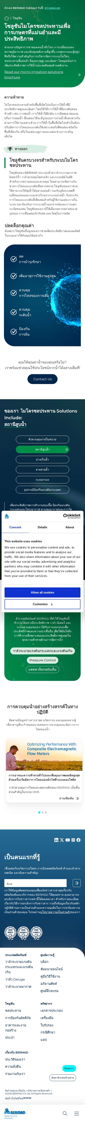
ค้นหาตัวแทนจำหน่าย (62, 1077)
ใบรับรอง (47, 1025)
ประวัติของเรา (15, 1059)
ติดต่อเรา (69, 1068)
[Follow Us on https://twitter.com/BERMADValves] (62, 841)
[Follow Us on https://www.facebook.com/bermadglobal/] (78, 841)
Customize (40, 604)
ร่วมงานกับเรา (15, 1074)
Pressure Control (42, 660)
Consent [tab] (15, 527)
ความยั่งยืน (13, 1066)
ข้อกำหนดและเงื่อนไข (15, 1090)
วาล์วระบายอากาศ (18, 987)
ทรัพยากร (46, 1003)
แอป (44, 1040)
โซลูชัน (17, 18)
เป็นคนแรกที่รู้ (22, 857)
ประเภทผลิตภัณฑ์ (15, 955)
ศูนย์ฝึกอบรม (50, 991)
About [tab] (69, 527)
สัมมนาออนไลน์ (52, 969)
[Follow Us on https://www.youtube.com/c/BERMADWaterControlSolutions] (68, 841)
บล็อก (44, 962)
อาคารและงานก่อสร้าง (15, 1027)
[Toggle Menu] (76, 1114)
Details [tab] (42, 527)
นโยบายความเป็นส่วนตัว (38, 1090)
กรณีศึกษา (48, 1032)
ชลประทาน (13, 1011)
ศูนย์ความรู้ (47, 955)
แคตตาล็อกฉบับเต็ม (42, 669)
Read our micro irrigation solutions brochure (33, 74)
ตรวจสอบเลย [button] (52, 7)
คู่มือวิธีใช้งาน (50, 976)
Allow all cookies (42, 592)
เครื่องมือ (47, 1018)
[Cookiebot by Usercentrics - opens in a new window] (63, 516)
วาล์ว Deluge (15, 979)
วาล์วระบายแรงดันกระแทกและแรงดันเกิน (42, 651)
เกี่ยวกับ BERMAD (16, 1052)
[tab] (42, 439)
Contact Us (42, 379)
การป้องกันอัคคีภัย (18, 1018)
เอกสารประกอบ (52, 1011)
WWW (27, 1098)
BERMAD (6, 18)
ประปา (9, 1037)
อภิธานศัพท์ (49, 984)
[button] (39, 812)
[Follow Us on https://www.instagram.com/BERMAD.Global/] (73, 841)
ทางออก (21, 149)
